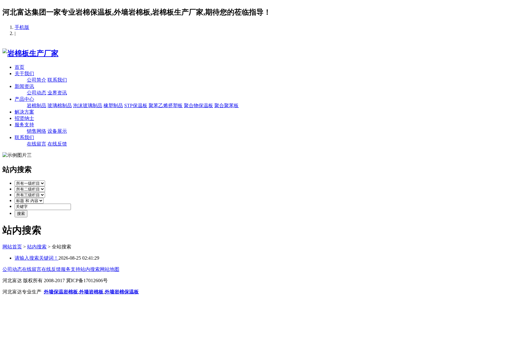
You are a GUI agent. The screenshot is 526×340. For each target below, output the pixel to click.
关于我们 (24, 73)
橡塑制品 (113, 105)
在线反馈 (57, 143)
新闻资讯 (24, 86)
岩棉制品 (36, 105)
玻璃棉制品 (59, 105)
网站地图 (109, 269)
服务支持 (24, 124)
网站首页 (12, 246)
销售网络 (36, 131)
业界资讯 (57, 92)
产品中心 (24, 99)
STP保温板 (135, 105)
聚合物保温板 (198, 105)
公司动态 (36, 92)
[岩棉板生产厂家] (30, 53)
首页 (19, 67)
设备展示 (57, 131)
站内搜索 (37, 246)
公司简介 (36, 79)
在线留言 (36, 143)
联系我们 (57, 79)
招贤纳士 (24, 118)
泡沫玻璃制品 (87, 105)
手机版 (22, 27)
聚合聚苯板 (226, 105)
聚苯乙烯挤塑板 (166, 105)
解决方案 (24, 111)
